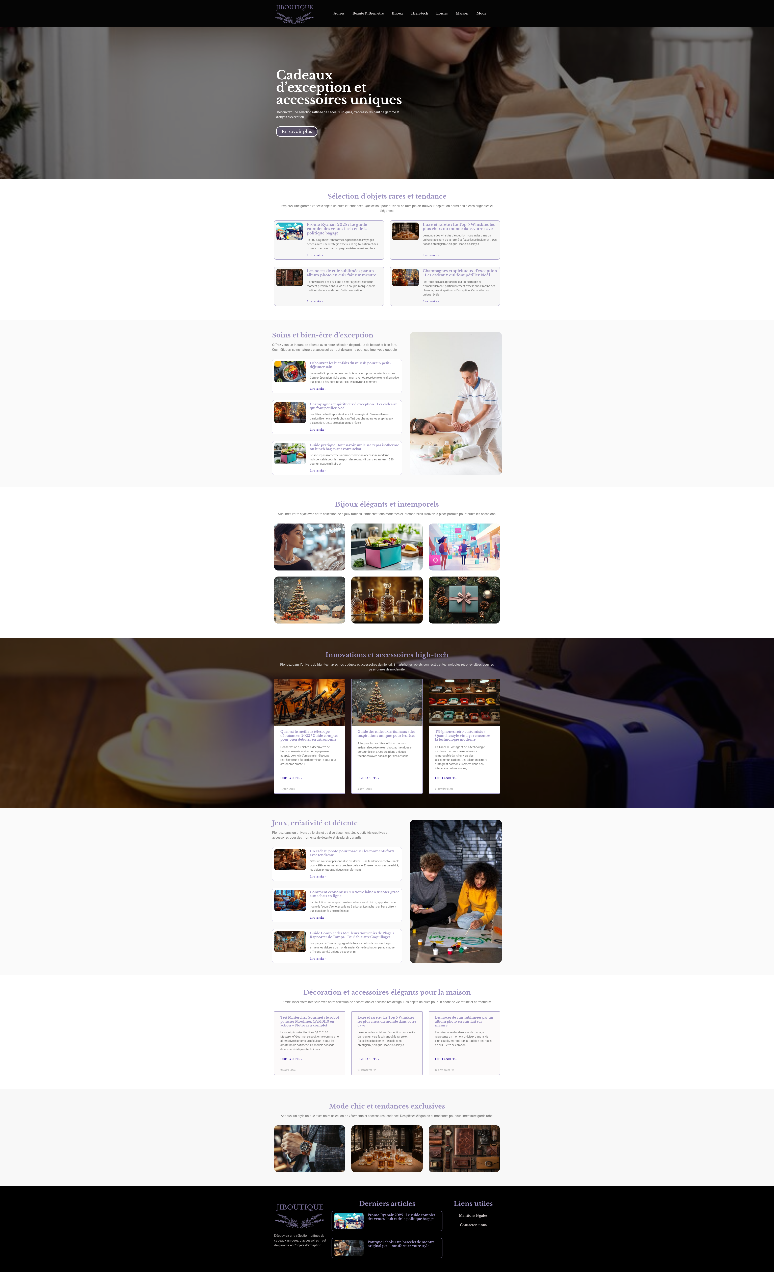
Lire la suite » (315, 255)
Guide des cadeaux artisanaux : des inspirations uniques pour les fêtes (386, 733)
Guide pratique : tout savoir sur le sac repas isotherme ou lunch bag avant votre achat (354, 447)
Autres (339, 13)
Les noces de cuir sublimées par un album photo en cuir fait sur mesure (341, 273)
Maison (462, 13)
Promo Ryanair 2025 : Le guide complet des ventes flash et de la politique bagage (337, 228)
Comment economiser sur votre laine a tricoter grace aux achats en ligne (354, 894)
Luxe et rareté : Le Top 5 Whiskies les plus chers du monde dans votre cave (459, 226)
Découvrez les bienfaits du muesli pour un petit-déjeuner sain (350, 365)
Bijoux (397, 13)
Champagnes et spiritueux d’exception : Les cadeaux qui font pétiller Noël (460, 273)
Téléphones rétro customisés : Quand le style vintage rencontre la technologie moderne (462, 735)
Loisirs (442, 13)
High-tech (419, 13)
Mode (481, 13)
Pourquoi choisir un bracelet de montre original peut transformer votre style (401, 1244)
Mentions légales (473, 1216)
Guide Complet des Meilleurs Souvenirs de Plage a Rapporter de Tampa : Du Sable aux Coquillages (352, 935)
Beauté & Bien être (368, 13)
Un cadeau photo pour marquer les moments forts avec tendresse (352, 853)
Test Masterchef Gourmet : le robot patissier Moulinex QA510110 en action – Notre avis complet (309, 1021)
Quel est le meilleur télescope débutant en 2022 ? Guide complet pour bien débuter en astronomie (309, 735)
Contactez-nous (473, 1225)
